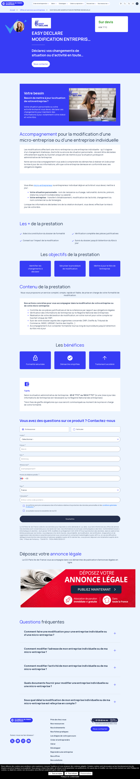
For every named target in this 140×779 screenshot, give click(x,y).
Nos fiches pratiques (59, 731)
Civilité (22, 435)
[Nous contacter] (133, 3)
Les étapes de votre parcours (63, 736)
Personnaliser (85, 773)
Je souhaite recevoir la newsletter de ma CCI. (41, 511)
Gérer (53, 744)
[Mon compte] (137, 3)
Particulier (79, 429)
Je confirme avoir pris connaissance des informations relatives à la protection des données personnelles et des (71, 506)
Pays (21, 486)
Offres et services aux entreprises (32, 10)
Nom (21, 455)
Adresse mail (24, 465)
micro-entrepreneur (43, 185)
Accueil (12, 10)
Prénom (22, 445)
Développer (55, 748)
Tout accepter (56, 773)
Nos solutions (56, 760)
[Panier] (129, 3)
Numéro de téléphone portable (29, 474)
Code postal (23, 496)
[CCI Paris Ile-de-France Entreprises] (12, 3)
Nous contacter (41, 64)
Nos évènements (57, 727)
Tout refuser (72, 773)
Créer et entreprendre (60, 740)
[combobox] (22, 478)
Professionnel (30, 429)
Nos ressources (57, 723)
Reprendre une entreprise (61, 752)
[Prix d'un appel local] (104, 721)
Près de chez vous (58, 719)
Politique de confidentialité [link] (70, 777)
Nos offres (55, 756)
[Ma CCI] (120, 3)
